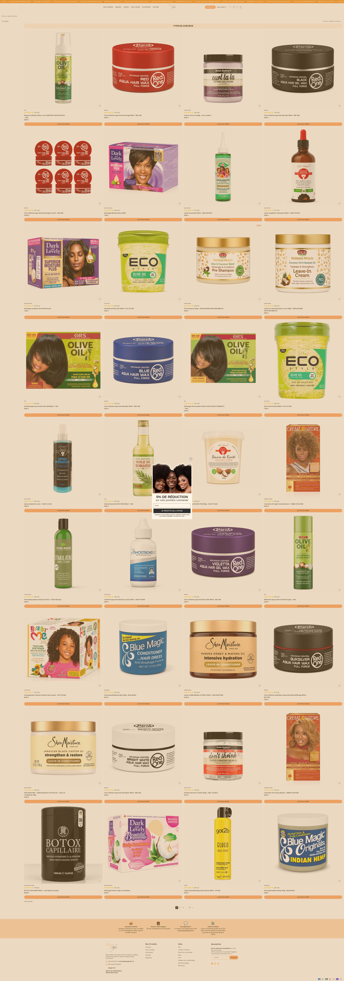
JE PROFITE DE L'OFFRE (172, 511)
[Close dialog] (190, 458)
